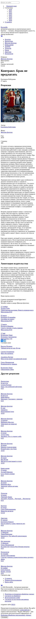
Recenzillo (4, 27)
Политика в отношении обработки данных (19, 594)
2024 (10, 17)
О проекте (8, 22)
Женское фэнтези (10, 43)
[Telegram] (5, 341)
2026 (10, 20)
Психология (9, 54)
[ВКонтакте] (2, 341)
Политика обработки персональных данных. (16, 615)
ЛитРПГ (7, 46)
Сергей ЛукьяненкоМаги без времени (7, 352)
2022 (10, 13)
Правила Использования (13, 580)
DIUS (13, 604)
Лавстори (8, 52)
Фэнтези (8, 39)
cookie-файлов (24, 610)
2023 (10, 15)
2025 (10, 18)
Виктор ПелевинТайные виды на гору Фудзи (10, 347)
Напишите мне (11, 6)
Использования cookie (12, 597)
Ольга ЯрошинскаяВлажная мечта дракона (9, 363)
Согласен (4, 617)
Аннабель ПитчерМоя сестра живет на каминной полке (14, 358)
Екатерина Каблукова (8, 127)
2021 (10, 11)
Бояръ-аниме (9, 45)
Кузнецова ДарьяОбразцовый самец (7, 368)
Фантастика (9, 41)
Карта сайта (9, 582)
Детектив (8, 48)
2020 (10, 9)
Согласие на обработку (12, 596)
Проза (7, 50)
